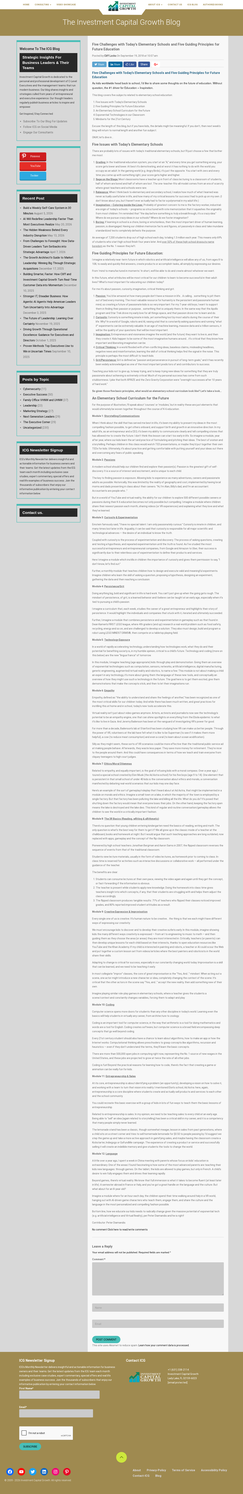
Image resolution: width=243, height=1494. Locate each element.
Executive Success (35, 394)
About (137, 1470)
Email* (23, 1407)
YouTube (35, 165)
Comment (98, 1259)
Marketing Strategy (35, 411)
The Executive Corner (36, 422)
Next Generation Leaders (38, 416)
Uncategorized (32, 427)
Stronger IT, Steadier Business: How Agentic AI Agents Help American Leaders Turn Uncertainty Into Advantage (49, 302)
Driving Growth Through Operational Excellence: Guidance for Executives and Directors (48, 335)
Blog (158, 1475)
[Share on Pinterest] (156, 64)
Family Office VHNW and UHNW (42, 400)
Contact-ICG (141, 1475)
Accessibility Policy (214, 1470)
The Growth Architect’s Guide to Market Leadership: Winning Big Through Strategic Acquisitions (49, 263)
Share (144, 64)
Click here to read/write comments (128, 1229)
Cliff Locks (110, 55)
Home (26, 4)
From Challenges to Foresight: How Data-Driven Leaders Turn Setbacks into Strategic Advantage (49, 246)
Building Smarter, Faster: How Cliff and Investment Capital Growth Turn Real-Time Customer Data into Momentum (50, 279)
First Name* (26, 1388)
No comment (99, 1229)
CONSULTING (42, 4)
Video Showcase (66, 4)
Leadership (30, 405)
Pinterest (35, 156)
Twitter (34, 175)
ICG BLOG (192, 4)
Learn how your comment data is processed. (163, 1345)
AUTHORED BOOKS (213, 4)
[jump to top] (121, 1457)
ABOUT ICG (154, 4)
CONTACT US (175, 4)
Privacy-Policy (156, 1470)
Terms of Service (183, 1470)
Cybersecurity (32, 389)
